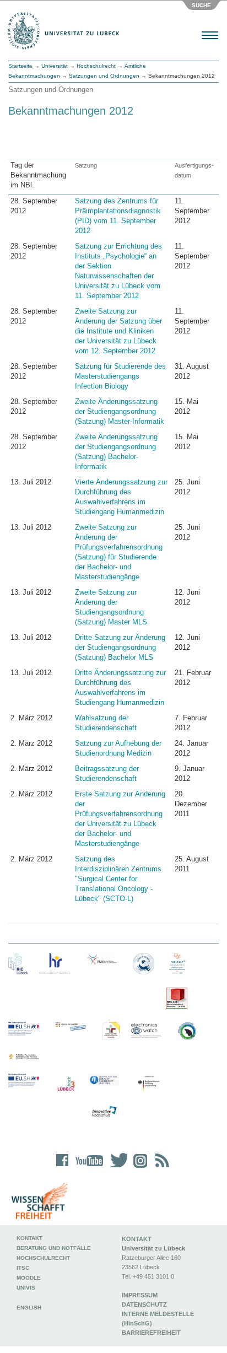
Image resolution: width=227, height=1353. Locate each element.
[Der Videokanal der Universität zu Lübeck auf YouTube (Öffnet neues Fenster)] (87, 1168)
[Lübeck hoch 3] (66, 1084)
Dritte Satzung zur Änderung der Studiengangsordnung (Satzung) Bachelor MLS (120, 647)
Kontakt (29, 1238)
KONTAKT (137, 1239)
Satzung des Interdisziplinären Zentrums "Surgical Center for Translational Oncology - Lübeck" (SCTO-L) (118, 879)
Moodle (29, 1278)
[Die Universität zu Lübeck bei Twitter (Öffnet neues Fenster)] (116, 1168)
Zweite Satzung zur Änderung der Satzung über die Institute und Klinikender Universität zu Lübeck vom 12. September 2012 (118, 331)
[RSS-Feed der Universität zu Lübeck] (160, 1168)
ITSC (23, 1268)
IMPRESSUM (140, 1295)
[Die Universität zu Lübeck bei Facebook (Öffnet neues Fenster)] (62, 1168)
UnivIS (26, 1288)
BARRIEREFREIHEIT (151, 1332)
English (30, 1308)
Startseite (20, 66)
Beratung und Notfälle (54, 1248)
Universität (54, 66)
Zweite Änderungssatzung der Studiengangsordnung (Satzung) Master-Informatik (119, 411)
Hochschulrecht (96, 66)
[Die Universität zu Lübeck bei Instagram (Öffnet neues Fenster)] (138, 1168)
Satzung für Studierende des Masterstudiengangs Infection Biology (120, 376)
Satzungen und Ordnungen (104, 76)
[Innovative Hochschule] (103, 1111)
